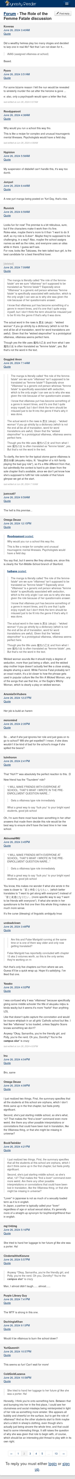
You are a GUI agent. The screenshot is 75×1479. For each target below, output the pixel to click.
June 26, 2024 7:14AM (17, 363)
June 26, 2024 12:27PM (17, 697)
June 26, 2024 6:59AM (17, 212)
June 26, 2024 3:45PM (17, 842)
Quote (7, 33)
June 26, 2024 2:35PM (17, 724)
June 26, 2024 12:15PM (17, 523)
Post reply (64, 13)
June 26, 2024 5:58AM (17, 156)
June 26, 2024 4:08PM (17, 1085)
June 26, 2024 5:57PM (17, 1259)
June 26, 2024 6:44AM (17, 185)
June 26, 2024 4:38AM (17, 115)
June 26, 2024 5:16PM (17, 1229)
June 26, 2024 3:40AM (17, 30)
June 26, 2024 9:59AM (17, 497)
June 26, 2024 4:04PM (17, 1059)
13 (56, 1453)
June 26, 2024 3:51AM (17, 74)
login (52, 1463)
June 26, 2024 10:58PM (17, 1377)
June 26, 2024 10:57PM (17, 1351)
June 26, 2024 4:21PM (17, 1146)
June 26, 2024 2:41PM (17, 761)
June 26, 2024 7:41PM (17, 1299)
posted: (20, 536)
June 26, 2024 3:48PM (17, 926)
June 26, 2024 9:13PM (17, 1325)
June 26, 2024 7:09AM (17, 267)
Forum (10, 13)
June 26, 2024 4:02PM (17, 987)
